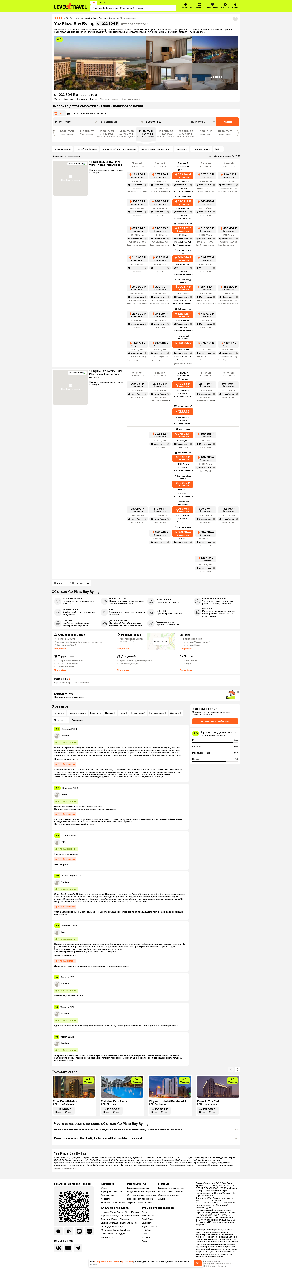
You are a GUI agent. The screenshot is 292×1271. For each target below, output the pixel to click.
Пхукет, (115, 1219)
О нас (104, 1188)
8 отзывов (60, 706)
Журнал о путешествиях (139, 1202)
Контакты (106, 1199)
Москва (135, 1212)
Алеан (145, 1241)
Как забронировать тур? (171, 1188)
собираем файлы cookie (106, 1262)
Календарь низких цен (138, 1188)
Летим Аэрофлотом (86, 149)
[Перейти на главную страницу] (70, 6)
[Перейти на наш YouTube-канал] (68, 1248)
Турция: (105, 1215)
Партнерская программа (140, 1199)
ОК (197, 1263)
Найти (228, 121)
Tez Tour (146, 1237)
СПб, (128, 1212)
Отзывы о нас (108, 1195)
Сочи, (113, 1212)
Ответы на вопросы (168, 1195)
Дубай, (111, 1226)
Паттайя (124, 1219)
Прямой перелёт (62, 149)
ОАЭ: (104, 1226)
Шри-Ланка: (107, 1234)
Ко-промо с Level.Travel (113, 1202)
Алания (135, 1215)
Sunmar (145, 1234)
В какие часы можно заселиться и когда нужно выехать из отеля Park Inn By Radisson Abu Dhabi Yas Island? (118, 1129)
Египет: (105, 1223)
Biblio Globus (148, 1215)
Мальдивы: (107, 1230)
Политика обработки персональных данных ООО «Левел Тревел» (214, 1264)
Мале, (116, 1230)
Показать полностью (65, 759)
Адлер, (121, 1212)
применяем (127, 1262)
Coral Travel (147, 1219)
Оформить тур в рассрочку (141, 1195)
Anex (144, 1212)
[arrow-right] (231, 1069)
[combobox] (203, 121)
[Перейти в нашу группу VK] (58, 1248)
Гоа (111, 1237)
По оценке (77, 720)
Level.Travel (147, 1223)
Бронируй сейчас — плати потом (119, 149)
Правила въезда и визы (170, 1191)
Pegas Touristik (149, 1226)
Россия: (105, 1212)
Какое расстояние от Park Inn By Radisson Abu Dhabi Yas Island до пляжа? (98, 1138)
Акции (161, 1199)
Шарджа (119, 1226)
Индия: (105, 1237)
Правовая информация (208, 1261)
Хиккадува (119, 1234)
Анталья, (125, 1215)
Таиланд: (106, 1219)
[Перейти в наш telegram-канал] (78, 1248)
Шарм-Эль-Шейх (128, 1223)
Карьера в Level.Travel (112, 1191)
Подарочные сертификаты (141, 1191)
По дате (58, 720)
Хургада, (114, 1223)
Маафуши (125, 1230)
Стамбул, (115, 1215)
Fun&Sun (146, 1230)
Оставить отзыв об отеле (215, 721)
